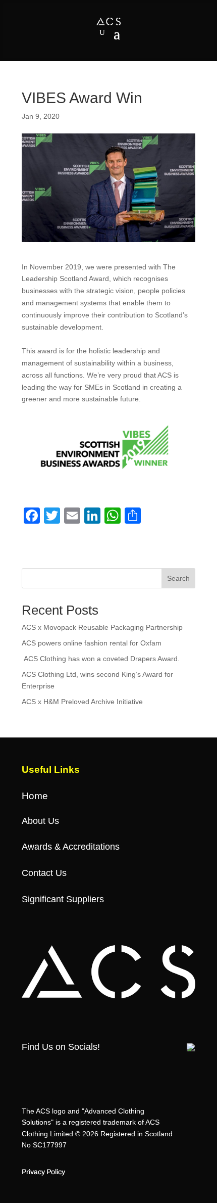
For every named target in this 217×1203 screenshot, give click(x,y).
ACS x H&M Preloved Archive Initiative (82, 702)
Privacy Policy (43, 1172)
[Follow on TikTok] (86, 1068)
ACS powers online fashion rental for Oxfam (91, 643)
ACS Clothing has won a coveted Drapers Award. (102, 659)
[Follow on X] (45, 1068)
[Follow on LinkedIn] (126, 1068)
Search (178, 578)
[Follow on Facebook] (25, 1068)
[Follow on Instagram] (66, 1068)
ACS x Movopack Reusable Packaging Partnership (102, 627)
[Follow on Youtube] (106, 1068)
